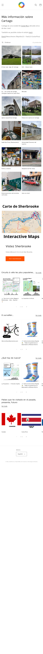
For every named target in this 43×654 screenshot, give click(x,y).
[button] (2, 5)
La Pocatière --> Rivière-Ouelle (11, 384)
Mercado (24, 91)
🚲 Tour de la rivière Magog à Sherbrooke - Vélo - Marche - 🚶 (10, 300)
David (4, 36)
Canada (4, 432)
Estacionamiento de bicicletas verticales (10, 194)
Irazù (30, 32)
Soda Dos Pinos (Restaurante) (10, 142)
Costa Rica (25, 26)
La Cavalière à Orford (28, 298)
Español (20, 454)
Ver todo (38, 273)
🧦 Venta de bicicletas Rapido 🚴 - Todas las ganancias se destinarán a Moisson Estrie (30, 342)
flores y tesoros (6, 168)
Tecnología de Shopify (32, 461)
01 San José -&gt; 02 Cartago (10, 67)
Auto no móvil (26, 193)
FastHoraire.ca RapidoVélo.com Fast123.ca (18, 461)
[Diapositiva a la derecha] (26, 306)
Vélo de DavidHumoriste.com (10, 341)
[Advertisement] (21, 560)
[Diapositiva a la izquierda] (16, 306)
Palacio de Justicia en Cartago (30, 118)
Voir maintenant (15, 259)
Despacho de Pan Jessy (28, 168)
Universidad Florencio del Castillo (29, 143)
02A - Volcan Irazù (27, 67)
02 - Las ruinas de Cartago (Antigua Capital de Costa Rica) (11, 92)
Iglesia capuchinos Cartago (9, 118)
